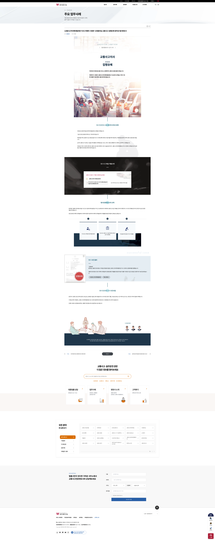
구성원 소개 (134, 4)
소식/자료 (145, 4)
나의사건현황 (127, 1)
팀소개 (105, 4)
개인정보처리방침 (67, 517)
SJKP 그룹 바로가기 (148, 513)
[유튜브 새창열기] (65, 532)
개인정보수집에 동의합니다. (118, 495)
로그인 (121, 1)
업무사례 (115, 4)
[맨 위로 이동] (157, 508)
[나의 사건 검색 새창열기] (57, 532)
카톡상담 (211, 525)
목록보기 (107, 353)
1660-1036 (143, 1)
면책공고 (75, 517)
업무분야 (125, 4)
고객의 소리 (133, 1)
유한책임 (81, 517)
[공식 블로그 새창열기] (60, 532)
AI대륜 (158, 1)
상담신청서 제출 (129, 499)
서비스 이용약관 (59, 517)
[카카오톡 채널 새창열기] (62, 532)
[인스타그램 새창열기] (68, 532)
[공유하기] (150, 26)
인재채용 (152, 1)
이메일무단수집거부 (88, 517)
